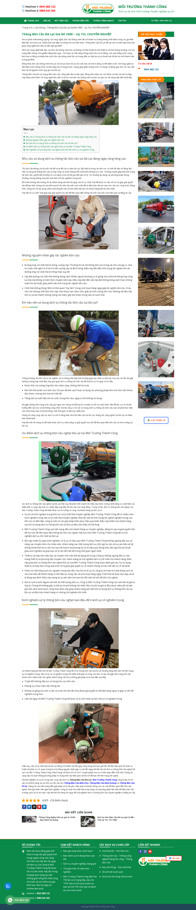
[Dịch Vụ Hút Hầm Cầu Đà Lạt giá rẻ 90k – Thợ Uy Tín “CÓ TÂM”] (88, 821)
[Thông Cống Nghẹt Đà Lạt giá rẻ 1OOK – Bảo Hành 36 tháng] (29, 819)
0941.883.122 (47, 6)
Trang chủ (33, 20)
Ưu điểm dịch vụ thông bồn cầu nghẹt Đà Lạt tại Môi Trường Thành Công (58, 146)
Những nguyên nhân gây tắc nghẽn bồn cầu (45, 140)
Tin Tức (122, 20)
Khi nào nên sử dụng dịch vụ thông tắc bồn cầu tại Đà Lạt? (52, 143)
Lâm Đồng (40, 27)
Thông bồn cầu (80, 20)
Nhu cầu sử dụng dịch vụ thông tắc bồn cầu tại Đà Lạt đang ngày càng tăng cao (61, 137)
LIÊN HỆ (47, 20)
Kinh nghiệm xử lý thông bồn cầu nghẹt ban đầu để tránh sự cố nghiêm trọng (60, 149)
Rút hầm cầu (61, 20)
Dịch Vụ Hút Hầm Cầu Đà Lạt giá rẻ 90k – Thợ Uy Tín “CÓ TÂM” (116, 818)
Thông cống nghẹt (103, 20)
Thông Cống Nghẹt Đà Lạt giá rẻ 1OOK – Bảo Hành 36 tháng (57, 818)
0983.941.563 (47, 10)
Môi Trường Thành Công (105, 906)
